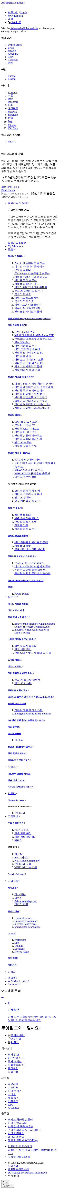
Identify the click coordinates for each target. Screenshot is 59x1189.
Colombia (13, 59)
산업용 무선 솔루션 (25, 280)
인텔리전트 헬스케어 (18, 690)
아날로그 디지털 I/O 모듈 (28, 359)
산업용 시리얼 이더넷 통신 (20, 377)
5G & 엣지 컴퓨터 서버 (27, 459)
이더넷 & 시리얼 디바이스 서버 (32, 404)
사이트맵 (13, 1165)
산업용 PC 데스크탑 (25, 432)
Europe (11, 76)
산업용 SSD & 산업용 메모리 (31, 277)
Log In (23, 12)
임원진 (18, 897)
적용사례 (13, 1084)
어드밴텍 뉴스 (16, 1058)
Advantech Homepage (13, 2)
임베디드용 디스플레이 (27, 304)
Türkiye (12, 125)
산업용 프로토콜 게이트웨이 (30, 397)
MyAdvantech (15, 15)
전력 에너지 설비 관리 (27, 370)
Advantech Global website (24, 28)
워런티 (18, 840)
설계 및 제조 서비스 (17, 753)
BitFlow (18, 740)
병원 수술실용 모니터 (26, 518)
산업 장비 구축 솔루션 (18, 617)
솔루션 (12, 596)
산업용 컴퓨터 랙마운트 (28, 435)
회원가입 (13, 12)
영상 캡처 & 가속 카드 (27, 501)
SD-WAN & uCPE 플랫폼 (28, 470)
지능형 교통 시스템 (25, 446)
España (11, 78)
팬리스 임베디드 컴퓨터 (28, 311)
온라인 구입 (18, 1035)
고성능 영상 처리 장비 (27, 490)
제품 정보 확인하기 (25, 836)
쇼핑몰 (12, 977)
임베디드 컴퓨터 (15, 256)
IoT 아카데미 (21, 857)
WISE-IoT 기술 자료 (25, 867)
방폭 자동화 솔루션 (25, 345)
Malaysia (12, 111)
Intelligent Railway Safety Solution (32, 713)
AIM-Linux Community (26, 860)
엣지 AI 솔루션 (23, 442)
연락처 (12, 971)
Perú (10, 62)
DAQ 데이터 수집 (24, 331)
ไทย (10, 121)
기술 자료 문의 (22, 833)
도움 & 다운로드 (16, 823)
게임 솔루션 (13, 727)
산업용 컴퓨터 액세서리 (28, 439)
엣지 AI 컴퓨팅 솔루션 (27, 680)
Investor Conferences (25, 924)
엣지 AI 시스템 (23, 683)
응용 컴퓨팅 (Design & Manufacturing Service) (29, 318)
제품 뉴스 (13, 1097)
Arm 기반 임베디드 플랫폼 (29, 263)
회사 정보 (20, 894)
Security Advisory (16, 874)
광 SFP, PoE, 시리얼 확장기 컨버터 (34, 383)
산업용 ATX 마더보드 (26, 428)
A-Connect (13, 984)
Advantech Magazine (25, 901)
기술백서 (13, 1087)
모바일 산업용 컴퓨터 (18, 535)
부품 (10, 587)
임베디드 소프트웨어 (26, 297)
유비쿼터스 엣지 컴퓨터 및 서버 (32, 652)
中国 (10, 95)
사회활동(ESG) (16, 1065)
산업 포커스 (15, 1091)
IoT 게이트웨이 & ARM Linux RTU (34, 335)
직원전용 (12, 965)
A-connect (13, 1107)
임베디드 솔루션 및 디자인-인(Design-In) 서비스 (30, 697)
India (10, 98)
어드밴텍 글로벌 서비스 (19, 773)
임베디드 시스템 (23, 301)
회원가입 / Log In (17, 202)
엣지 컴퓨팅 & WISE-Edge (20, 673)
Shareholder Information (27, 927)
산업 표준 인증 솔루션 (27, 349)
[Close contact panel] (2, 997)
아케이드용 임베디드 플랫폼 (30, 287)
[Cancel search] (26, 197)
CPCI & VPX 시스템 (26, 421)
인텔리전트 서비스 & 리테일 (21, 556)
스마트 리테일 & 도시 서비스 (21, 639)
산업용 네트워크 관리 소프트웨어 (33, 387)
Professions (20, 939)
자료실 (18, 854)
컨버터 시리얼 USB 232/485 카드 (33, 407)
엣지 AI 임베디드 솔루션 (28, 290)
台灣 (10, 117)
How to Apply (21, 951)
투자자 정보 (13, 911)
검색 (10, 18)
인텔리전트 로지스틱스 (19, 760)
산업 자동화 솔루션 (17, 325)
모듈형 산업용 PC (24, 425)
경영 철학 (12, 958)
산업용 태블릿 (22, 545)
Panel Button (8, 190)
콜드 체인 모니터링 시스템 (29, 549)
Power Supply (21, 593)
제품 (10, 249)
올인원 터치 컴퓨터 (25, 646)
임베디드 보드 (22, 294)
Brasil (11, 47)
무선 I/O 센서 (22, 342)
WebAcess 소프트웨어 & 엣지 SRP (33, 338)
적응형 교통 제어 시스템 (28, 710)
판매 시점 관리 (22, 649)
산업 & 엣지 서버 (16, 610)
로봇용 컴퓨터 (22, 270)
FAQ (10, 1104)
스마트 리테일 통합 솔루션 (29, 570)
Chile (10, 56)
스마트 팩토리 (14, 660)
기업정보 (13, 880)
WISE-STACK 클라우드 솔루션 (32, 473)
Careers (11, 933)
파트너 (12, 793)
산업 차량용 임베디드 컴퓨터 (31, 542)
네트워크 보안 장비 (25, 477)
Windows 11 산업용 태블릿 (29, 563)
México (12, 50)
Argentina (13, 53)
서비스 (12, 766)
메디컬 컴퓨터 (22, 514)
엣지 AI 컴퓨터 (23, 497)
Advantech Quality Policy (20, 787)
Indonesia (13, 101)
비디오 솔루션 (14, 733)
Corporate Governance (26, 921)
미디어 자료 (21, 904)
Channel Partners (16, 800)
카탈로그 (13, 1101)
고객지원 (13, 816)
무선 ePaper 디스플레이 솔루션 (32, 273)
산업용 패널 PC (23, 356)
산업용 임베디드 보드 (26, 283)
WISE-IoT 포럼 (22, 864)
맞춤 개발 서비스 (16, 780)
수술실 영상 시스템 (25, 521)
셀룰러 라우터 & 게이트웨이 (30, 401)
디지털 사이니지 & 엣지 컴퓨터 (32, 566)
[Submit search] (23, 197)
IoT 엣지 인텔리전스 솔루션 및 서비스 (26, 720)
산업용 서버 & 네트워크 (19, 453)
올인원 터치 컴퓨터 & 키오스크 (32, 573)
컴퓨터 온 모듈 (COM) (27, 308)
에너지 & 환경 (15, 666)
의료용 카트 (21, 525)
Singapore (13, 114)
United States (15, 44)
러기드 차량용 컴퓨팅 (18, 603)
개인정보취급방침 (18, 1169)
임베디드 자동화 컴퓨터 (28, 366)
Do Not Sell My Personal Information (27, 1172)
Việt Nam (13, 128)
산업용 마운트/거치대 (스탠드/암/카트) (26, 580)
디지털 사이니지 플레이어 (29, 266)
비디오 (12, 1094)
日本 (10, 105)
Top (6, 1182)
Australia (12, 92)
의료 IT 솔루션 (15, 508)
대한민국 (15, 22)
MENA (12, 141)
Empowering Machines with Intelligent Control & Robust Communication (34, 625)
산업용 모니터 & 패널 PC (28, 352)
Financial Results (23, 918)
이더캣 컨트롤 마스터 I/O (28, 363)
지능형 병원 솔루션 (25, 528)
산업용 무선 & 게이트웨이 (29, 390)
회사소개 (12, 887)
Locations (19, 948)
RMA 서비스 (21, 829)
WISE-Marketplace (18, 981)
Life (16, 942)
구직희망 (13, 1068)
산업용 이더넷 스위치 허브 (29, 394)
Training (18, 945)
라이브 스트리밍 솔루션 (28, 494)
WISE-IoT (19, 813)
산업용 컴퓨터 (14, 415)
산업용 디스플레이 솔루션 (20, 746)
